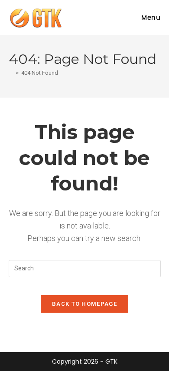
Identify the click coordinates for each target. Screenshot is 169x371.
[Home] (11, 73)
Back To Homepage (84, 304)
